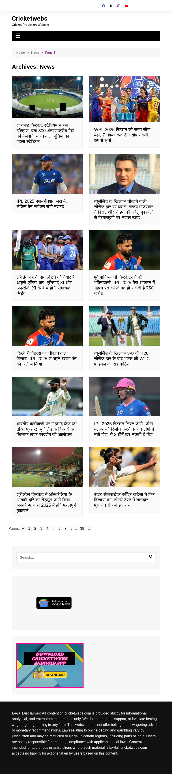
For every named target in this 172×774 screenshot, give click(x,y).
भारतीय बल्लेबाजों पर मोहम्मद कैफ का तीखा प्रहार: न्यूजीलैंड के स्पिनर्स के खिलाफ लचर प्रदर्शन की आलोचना (47, 429)
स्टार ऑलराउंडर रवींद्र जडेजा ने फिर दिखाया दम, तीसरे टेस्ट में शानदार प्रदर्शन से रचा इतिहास (124, 500)
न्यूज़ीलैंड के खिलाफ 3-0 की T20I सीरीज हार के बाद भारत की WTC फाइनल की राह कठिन (122, 358)
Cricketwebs (29, 18)
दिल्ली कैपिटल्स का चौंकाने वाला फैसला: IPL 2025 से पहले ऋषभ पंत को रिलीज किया (47, 358)
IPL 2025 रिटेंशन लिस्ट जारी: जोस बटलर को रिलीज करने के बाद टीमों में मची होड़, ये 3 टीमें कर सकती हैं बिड (124, 429)
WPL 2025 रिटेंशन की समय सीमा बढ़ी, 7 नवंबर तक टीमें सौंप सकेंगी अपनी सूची (122, 135)
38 (82, 528)
